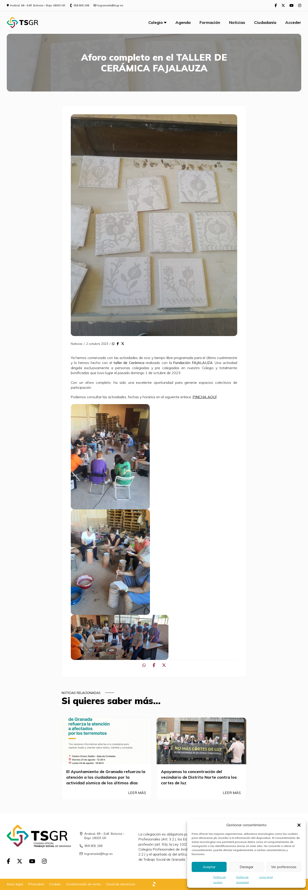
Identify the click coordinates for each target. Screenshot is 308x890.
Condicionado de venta (83, 884)
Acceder (293, 22)
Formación (210, 22)
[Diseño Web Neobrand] (154, 885)
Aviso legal (266, 877)
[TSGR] (22, 22)
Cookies (55, 884)
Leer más (137, 792)
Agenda (183, 22)
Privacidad (36, 884)
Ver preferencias (284, 867)
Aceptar (209, 867)
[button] (299, 825)
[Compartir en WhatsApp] (113, 344)
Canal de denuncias (120, 884)
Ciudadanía (265, 22)
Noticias (237, 22)
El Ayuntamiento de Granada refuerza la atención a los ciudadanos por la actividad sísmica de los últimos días (105, 777)
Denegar (246, 867)
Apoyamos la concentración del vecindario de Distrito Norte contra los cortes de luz (199, 777)
